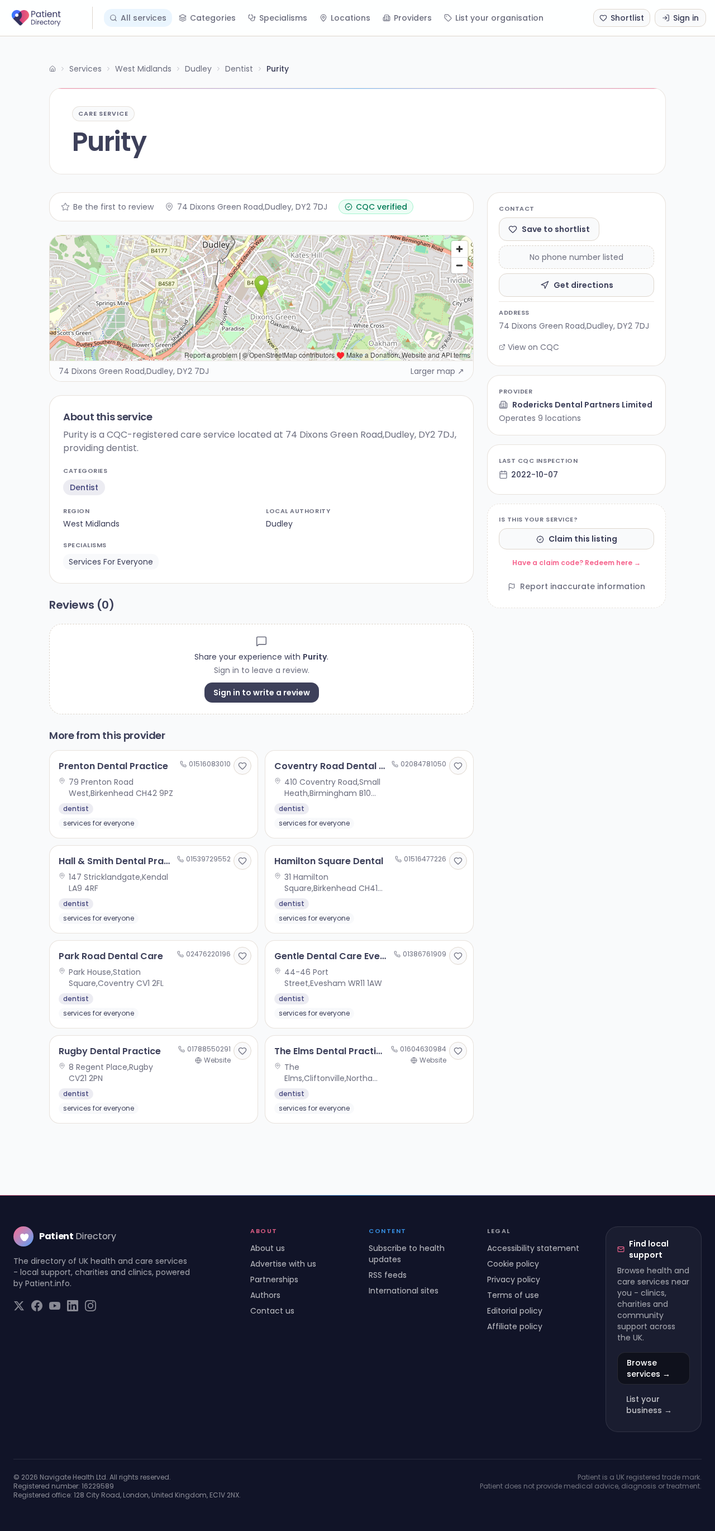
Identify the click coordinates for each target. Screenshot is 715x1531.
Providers (413, 17)
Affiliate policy (514, 1326)
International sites (403, 1290)
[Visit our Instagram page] (90, 1305)
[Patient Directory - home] (51, 18)
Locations (350, 17)
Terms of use (513, 1295)
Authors (265, 1295)
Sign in (686, 17)
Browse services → (648, 1368)
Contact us (272, 1310)
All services (143, 17)
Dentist (239, 68)
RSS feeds (388, 1275)
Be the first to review (113, 206)
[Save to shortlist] (242, 766)
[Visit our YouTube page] (54, 1305)
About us (267, 1248)
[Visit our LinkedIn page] (72, 1305)
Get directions (583, 285)
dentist (84, 487)
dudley (279, 523)
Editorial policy (514, 1310)
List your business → (649, 1404)
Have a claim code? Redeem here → (576, 563)
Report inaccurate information (582, 587)
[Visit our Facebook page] (36, 1305)
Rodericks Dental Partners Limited (582, 404)
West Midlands (143, 68)
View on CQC (533, 347)
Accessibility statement (533, 1248)
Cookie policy (513, 1263)
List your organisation (499, 17)
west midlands (91, 523)
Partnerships (274, 1279)
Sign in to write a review (261, 692)
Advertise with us (283, 1263)
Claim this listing (583, 539)
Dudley (198, 68)
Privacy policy (513, 1279)
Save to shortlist (556, 229)
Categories (213, 17)
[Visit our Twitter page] (19, 1305)
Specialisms (283, 17)
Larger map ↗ (437, 371)
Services (85, 68)
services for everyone (111, 561)
